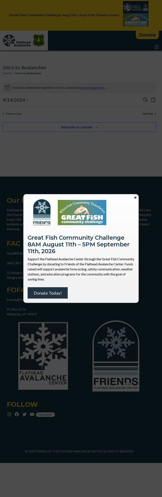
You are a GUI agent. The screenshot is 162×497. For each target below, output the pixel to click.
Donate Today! (48, 292)
